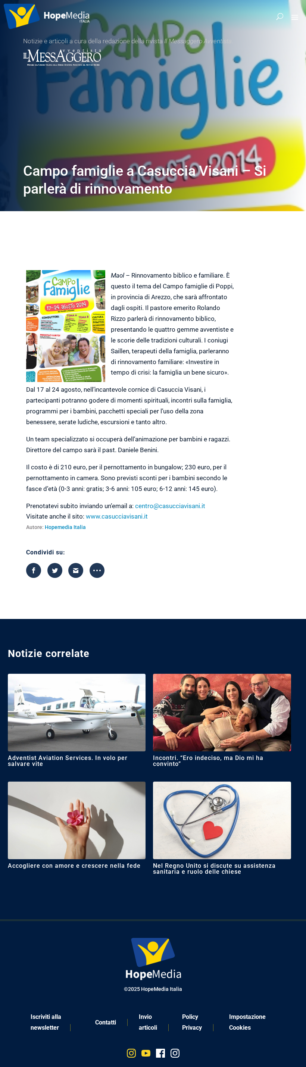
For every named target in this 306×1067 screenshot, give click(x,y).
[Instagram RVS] (175, 1055)
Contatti (105, 1022)
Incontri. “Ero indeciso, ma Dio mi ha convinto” (208, 760)
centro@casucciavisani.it (170, 506)
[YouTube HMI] (145, 1055)
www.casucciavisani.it (117, 516)
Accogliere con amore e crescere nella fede (74, 865)
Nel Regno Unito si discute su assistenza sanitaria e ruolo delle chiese (214, 868)
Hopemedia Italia (65, 527)
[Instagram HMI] (131, 1055)
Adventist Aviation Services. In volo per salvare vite (68, 760)
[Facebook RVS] (160, 1055)
